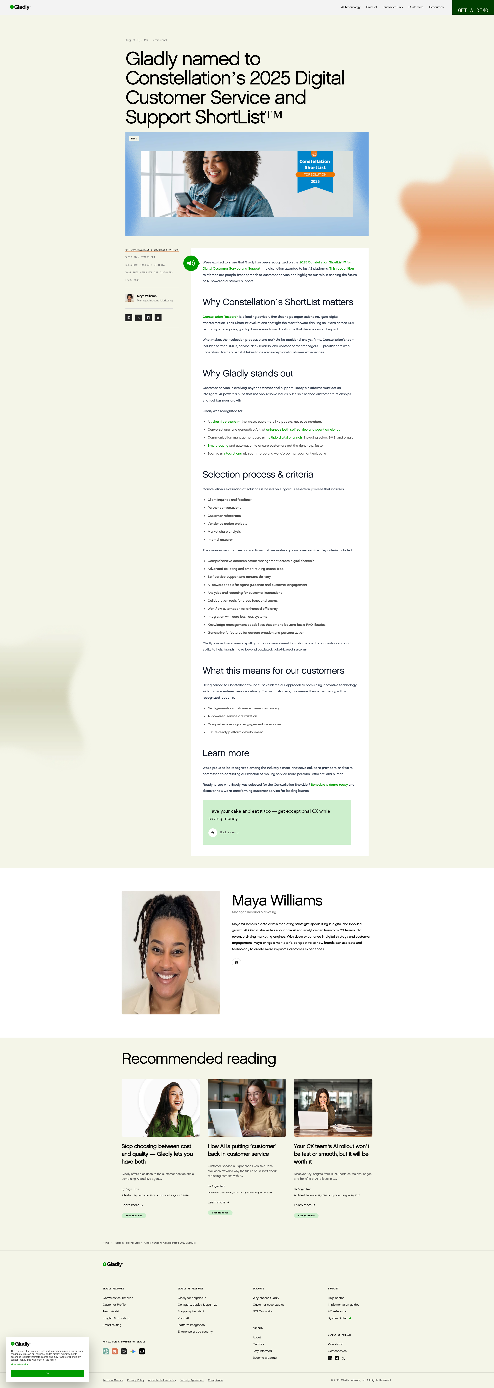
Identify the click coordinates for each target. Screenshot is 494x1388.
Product (371, 7)
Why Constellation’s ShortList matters (152, 249)
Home (106, 1242)
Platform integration (191, 1325)
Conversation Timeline (118, 1298)
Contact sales (337, 1351)
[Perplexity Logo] (124, 1351)
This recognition (341, 268)
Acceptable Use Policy (162, 1380)
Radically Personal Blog (127, 1242)
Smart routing (218, 445)
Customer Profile (114, 1305)
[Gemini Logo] (133, 1351)
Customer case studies (268, 1305)
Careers (258, 1344)
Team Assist (111, 1312)
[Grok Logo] (142, 1351)
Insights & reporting (116, 1318)
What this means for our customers (149, 272)
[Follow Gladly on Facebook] (336, 1358)
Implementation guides (343, 1305)
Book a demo (229, 832)
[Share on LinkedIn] (128, 317)
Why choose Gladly (266, 1298)
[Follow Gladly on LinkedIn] (330, 1358)
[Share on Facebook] (148, 317)
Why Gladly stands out (140, 257)
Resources (436, 7)
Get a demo (473, 10)
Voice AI (183, 1318)
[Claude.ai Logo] (115, 1351)
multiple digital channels (284, 437)
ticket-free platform (225, 421)
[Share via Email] (158, 317)
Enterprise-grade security (195, 1332)
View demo (335, 1344)
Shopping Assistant (191, 1312)
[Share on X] (138, 317)
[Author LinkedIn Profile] (236, 962)
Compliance (215, 1380)
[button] (191, 263)
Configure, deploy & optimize (197, 1305)
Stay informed (262, 1351)
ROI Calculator (263, 1312)
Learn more (132, 280)
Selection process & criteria (145, 264)
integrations (233, 453)
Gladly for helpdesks (192, 1298)
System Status (337, 1318)
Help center (336, 1298)
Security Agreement (192, 1380)
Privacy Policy (135, 1380)
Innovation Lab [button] (393, 7)
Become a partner (265, 1358)
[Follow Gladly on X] (343, 1358)
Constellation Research (220, 317)
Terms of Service (113, 1380)
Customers (416, 7)
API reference (337, 1312)
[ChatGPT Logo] (106, 1351)
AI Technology (350, 7)
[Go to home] (15, 7)
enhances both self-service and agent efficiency (303, 429)
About (257, 1338)
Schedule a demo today (329, 784)
